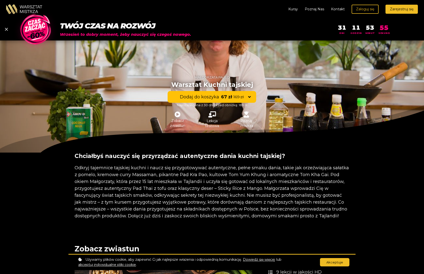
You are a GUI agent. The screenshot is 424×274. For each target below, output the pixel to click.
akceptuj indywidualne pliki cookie (107, 264)
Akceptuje (334, 262)
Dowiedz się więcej (259, 259)
